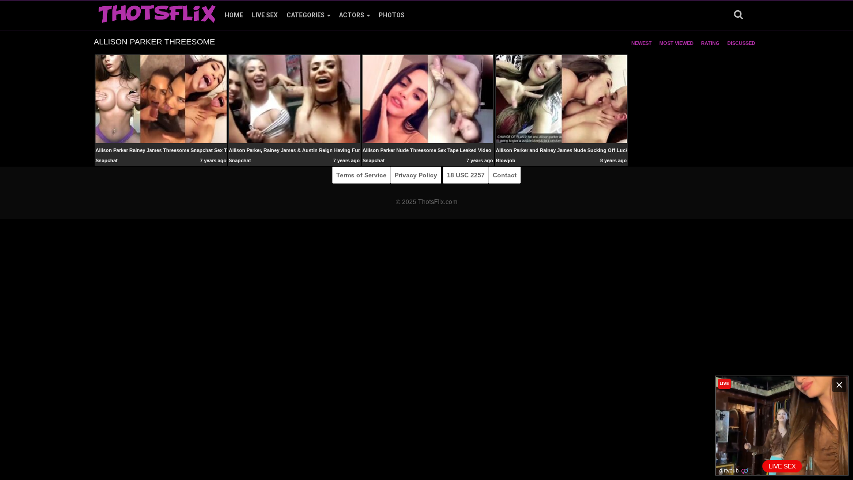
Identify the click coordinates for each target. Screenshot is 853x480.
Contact (505, 175)
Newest (641, 43)
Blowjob (505, 160)
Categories (306, 15)
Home (234, 15)
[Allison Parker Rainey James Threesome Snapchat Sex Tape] (161, 98)
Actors (351, 15)
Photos (392, 15)
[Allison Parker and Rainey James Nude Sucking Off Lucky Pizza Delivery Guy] (561, 98)
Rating (710, 43)
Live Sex (265, 15)
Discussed (741, 43)
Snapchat (107, 160)
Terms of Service (361, 175)
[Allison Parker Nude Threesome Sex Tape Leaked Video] (428, 98)
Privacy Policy (416, 175)
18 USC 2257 (466, 175)
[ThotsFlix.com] (156, 11)
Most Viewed (676, 43)
